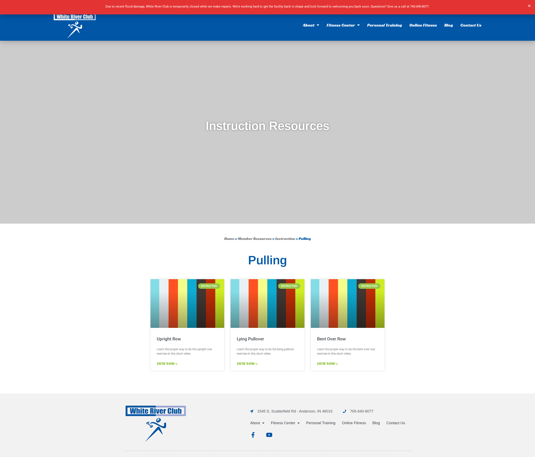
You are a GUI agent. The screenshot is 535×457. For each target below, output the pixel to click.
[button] (529, 5)
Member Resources (255, 238)
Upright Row (169, 338)
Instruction (285, 238)
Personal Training (384, 25)
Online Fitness (423, 25)
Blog (448, 25)
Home (229, 238)
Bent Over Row (331, 338)
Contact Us (471, 25)
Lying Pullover (250, 338)
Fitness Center (341, 25)
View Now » (167, 363)
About (309, 25)
